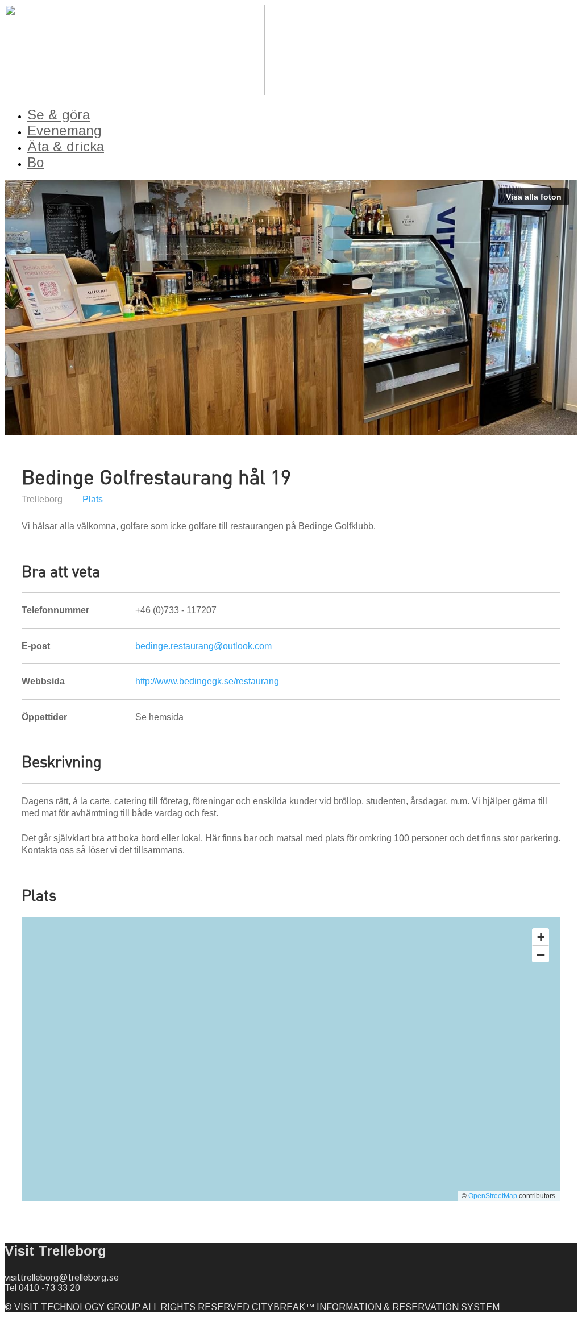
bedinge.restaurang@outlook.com (203, 646)
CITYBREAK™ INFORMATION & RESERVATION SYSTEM (376, 1307)
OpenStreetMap (492, 1196)
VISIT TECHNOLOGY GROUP (77, 1307)
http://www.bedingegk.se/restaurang (207, 681)
